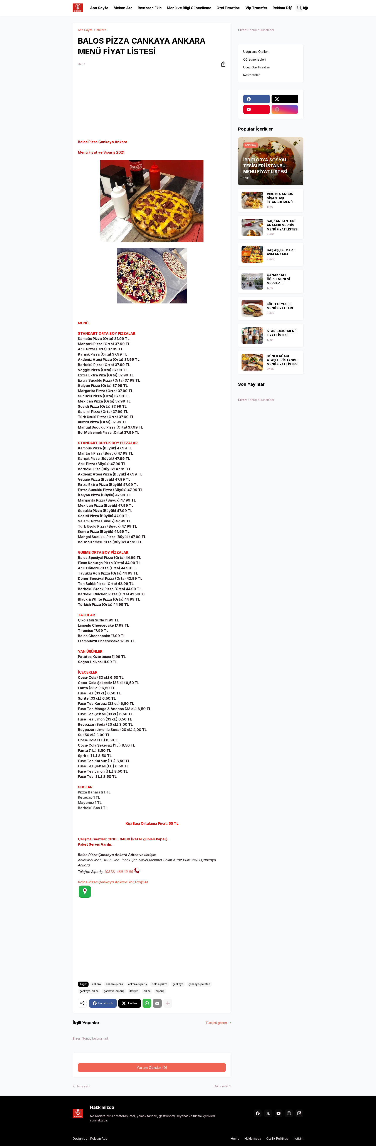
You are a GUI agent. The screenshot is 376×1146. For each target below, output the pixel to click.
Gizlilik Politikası (277, 1138)
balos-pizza (159, 984)
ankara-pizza (114, 984)
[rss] (299, 1113)
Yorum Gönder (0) (152, 1067)
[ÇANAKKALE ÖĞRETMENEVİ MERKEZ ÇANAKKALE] (252, 281)
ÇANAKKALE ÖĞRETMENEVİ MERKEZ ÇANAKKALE (278, 279)
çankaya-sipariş (114, 991)
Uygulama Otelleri (256, 51)
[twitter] (285, 99)
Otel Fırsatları (228, 8)
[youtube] (256, 109)
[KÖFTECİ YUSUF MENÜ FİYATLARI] (252, 308)
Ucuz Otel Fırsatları (256, 67)
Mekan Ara (123, 8)
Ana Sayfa (99, 8)
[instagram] (285, 109)
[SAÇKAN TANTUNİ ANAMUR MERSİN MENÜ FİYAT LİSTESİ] (252, 227)
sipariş (160, 991)
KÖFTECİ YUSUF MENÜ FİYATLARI (280, 306)
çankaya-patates (199, 984)
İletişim (298, 1138)
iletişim (133, 991)
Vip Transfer (256, 8)
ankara (101, 30)
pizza (147, 991)
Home (235, 1138)
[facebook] (256, 99)
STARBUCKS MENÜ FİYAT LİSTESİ (282, 333)
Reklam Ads (98, 1138)
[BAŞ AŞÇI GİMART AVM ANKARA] (252, 254)
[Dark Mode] (290, 8)
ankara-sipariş (137, 984)
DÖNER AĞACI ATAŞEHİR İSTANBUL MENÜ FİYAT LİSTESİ (283, 360)
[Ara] (299, 8)
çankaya (178, 984)
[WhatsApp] (147, 1003)
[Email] (157, 1003)
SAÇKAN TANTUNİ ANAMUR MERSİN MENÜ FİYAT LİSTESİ (282, 225)
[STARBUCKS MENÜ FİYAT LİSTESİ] (252, 335)
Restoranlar (251, 75)
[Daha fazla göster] (167, 1003)
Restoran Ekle (150, 8)
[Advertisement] (152, 103)
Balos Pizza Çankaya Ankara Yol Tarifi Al (113, 882)
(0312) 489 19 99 (119, 871)
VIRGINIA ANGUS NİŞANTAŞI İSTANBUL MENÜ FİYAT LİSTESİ (280, 198)
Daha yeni (83, 1086)
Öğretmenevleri (254, 59)
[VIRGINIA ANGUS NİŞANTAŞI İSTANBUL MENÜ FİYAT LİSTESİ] (252, 200)
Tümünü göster (216, 1023)
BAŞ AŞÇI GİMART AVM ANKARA (281, 252)
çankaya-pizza (89, 991)
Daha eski (221, 1086)
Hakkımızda (253, 1138)
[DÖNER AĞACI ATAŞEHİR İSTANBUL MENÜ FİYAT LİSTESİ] (252, 362)
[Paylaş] (222, 64)
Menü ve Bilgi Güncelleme (189, 8)
